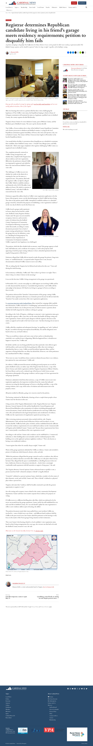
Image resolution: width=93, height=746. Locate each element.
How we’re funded (53, 709)
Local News (9, 7)
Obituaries (54, 7)
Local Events (40, 7)
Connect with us (53, 715)
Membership (24, 7)
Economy (8, 701)
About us (8, 10)
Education (8, 711)
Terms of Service (45, 607)
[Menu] (6, 3)
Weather (8, 709)
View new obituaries (76, 68)
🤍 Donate (50, 697)
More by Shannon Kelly (48, 587)
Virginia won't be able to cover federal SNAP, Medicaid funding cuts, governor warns (77, 91)
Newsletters (82, 3)
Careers (51, 718)
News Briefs (9, 718)
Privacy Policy (35, 607)
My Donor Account (52, 699)
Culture (7, 705)
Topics (16, 7)
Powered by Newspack (21, 743)
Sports (7, 713)
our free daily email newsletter (42, 104)
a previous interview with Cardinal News (19, 303)
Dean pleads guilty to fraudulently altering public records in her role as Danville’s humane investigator (77, 86)
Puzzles (48, 7)
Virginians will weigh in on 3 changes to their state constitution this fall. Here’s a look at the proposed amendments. (77, 80)
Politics (9, 12)
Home (7, 12)
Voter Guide (32, 7)
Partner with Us (73, 7)
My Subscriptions (52, 701)
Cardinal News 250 (10, 715)
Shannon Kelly (15, 52)
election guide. (39, 531)
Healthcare (8, 707)
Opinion (8, 703)
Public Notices (63, 7)
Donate (74, 3)
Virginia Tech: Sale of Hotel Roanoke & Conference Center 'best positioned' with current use (77, 102)
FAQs (50, 713)
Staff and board (53, 707)
